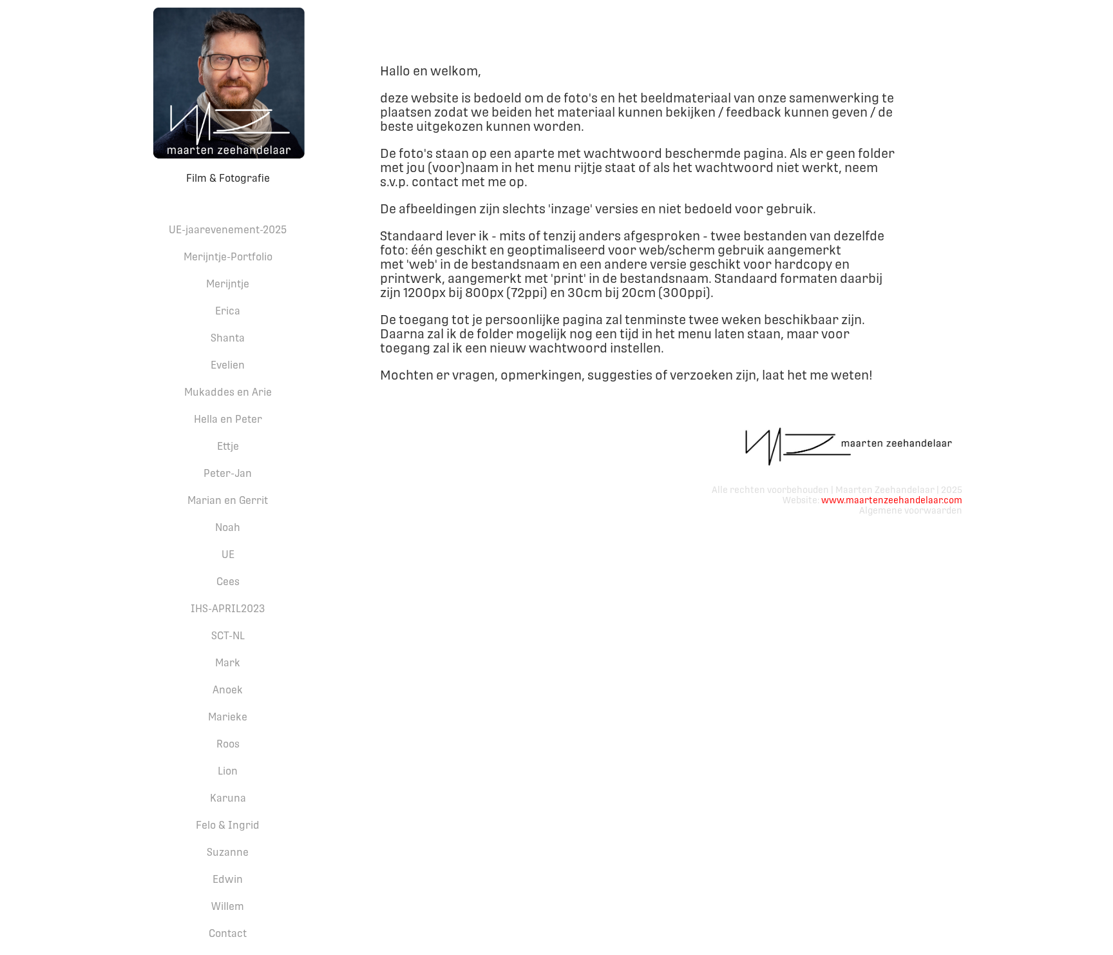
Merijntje (227, 284)
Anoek (228, 690)
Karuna (228, 798)
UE (228, 554)
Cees (228, 581)
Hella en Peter (228, 419)
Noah (227, 527)
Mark (227, 663)
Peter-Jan (228, 473)
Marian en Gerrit (227, 500)
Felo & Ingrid (228, 825)
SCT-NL (228, 636)
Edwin (228, 879)
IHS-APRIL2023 (228, 609)
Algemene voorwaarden (910, 510)
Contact (228, 933)
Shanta (228, 338)
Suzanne (228, 852)
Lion (228, 771)
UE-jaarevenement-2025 (228, 230)
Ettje (228, 446)
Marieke (227, 717)
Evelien (228, 365)
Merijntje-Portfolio (228, 257)
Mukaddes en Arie (228, 392)
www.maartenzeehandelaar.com (891, 500)
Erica (227, 311)
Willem (227, 906)
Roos (228, 744)
